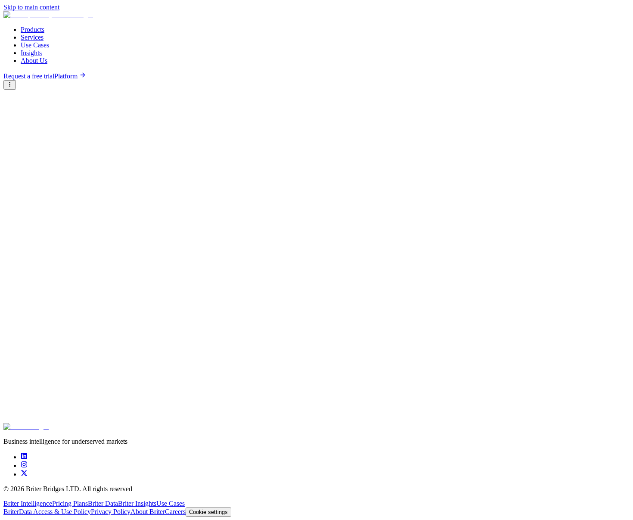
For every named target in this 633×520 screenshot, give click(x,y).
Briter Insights (137, 503)
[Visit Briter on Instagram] (24, 465)
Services (32, 37)
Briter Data (103, 503)
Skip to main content (31, 7)
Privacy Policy (110, 511)
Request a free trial (28, 76)
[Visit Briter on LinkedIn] (24, 457)
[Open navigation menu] (9, 85)
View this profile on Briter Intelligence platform (64, 177)
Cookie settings (208, 512)
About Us (34, 60)
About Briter (147, 511)
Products (32, 29)
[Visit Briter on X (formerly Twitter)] (24, 474)
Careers (175, 511)
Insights (31, 52)
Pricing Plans (70, 503)
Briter (11, 511)
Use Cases (35, 45)
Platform (66, 76)
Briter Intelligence (27, 503)
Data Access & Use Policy (55, 511)
